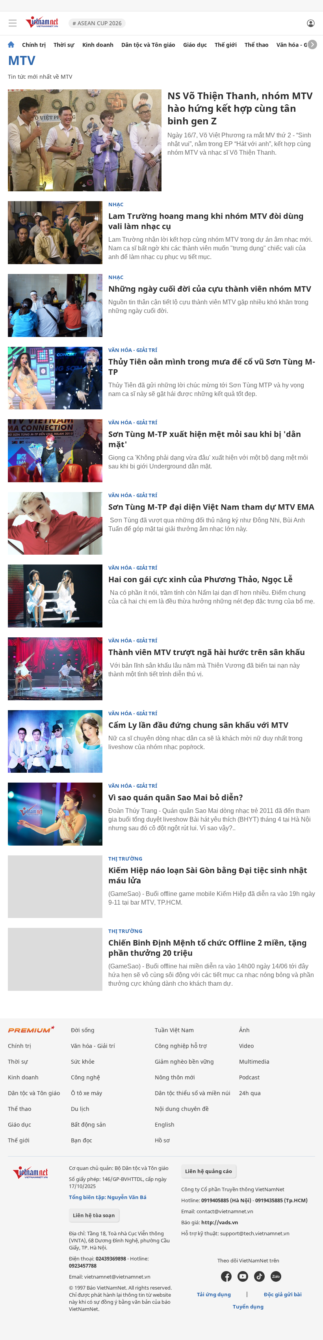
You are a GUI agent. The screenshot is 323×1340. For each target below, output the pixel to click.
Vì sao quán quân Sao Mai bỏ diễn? (175, 797)
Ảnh (244, 1030)
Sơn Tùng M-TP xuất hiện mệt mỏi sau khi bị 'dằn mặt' (204, 439)
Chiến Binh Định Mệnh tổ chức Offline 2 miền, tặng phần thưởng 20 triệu (207, 947)
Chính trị (34, 45)
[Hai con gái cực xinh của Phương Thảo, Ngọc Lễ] (55, 596)
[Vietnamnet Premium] (31, 1033)
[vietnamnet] (43, 28)
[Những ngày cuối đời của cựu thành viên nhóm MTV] (55, 305)
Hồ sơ (162, 1140)
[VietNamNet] (11, 44)
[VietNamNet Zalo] (276, 1279)
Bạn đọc (81, 1140)
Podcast (249, 1077)
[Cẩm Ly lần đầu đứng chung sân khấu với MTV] (55, 741)
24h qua (250, 1093)
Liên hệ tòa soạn (94, 1215)
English (164, 1124)
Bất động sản (88, 1124)
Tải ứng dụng (214, 1294)
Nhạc (115, 204)
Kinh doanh (97, 45)
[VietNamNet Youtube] (243, 1279)
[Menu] (12, 23)
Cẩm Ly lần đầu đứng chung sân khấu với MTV (198, 725)
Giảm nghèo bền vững (184, 1061)
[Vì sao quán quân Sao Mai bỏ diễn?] (55, 814)
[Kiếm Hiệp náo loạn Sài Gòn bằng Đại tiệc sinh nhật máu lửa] (55, 886)
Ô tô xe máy (86, 1093)
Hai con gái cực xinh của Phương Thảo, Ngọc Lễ (200, 579)
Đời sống (83, 1030)
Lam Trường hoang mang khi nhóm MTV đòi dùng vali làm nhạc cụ (206, 221)
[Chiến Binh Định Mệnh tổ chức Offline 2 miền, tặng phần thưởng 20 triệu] (55, 959)
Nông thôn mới (175, 1077)
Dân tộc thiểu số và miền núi (192, 1093)
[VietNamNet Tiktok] (259, 1279)
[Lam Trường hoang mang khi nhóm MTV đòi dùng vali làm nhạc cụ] (55, 232)
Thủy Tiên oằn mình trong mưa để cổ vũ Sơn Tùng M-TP (211, 366)
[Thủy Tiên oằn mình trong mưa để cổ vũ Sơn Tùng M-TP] (55, 378)
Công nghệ (85, 1077)
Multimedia (254, 1061)
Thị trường (125, 858)
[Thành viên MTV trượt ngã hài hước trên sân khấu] (55, 668)
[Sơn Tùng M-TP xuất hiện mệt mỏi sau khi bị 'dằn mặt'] (55, 450)
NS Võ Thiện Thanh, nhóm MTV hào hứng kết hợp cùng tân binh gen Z (240, 108)
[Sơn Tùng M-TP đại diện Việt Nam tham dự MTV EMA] (55, 523)
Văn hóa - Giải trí (299, 45)
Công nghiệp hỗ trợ (181, 1045)
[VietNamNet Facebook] (226, 1279)
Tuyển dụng (248, 1306)
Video (246, 1045)
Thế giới (226, 45)
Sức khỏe (83, 1061)
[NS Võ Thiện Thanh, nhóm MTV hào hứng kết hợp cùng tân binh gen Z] (85, 140)
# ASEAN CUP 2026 (97, 23)
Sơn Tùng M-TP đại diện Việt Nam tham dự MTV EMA (211, 507)
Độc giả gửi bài (283, 1294)
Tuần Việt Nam (174, 1030)
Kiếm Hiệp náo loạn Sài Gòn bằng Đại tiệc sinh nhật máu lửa (207, 875)
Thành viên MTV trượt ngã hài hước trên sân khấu (206, 652)
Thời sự (64, 45)
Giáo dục (195, 45)
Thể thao (257, 45)
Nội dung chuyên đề (182, 1108)
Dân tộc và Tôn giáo (148, 45)
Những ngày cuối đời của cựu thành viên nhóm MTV (209, 288)
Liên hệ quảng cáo (208, 1171)
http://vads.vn (219, 1222)
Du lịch (80, 1108)
